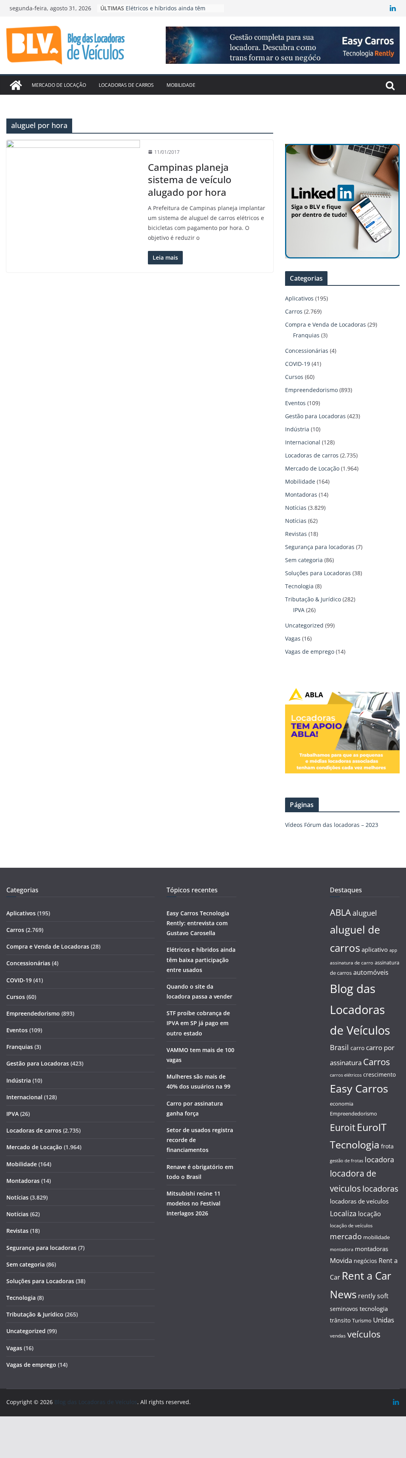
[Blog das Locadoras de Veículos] (15, 85)
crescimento (379, 1074)
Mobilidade (181, 85)
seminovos (344, 1309)
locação (369, 1213)
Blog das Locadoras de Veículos (360, 1010)
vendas (338, 1335)
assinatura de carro (351, 962)
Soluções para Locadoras (318, 573)
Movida (341, 1260)
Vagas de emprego (309, 651)
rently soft (373, 1296)
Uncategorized (304, 625)
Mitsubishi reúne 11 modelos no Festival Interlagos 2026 (193, 1203)
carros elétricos (346, 1075)
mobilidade (376, 1237)
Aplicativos (299, 298)
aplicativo (375, 949)
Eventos (295, 403)
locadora (379, 1159)
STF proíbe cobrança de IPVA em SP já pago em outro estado (198, 1023)
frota (387, 1146)
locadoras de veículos (359, 1201)
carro (357, 1048)
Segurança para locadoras (319, 547)
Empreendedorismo (311, 390)
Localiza (343, 1213)
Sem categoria (304, 560)
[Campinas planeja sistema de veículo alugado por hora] (73, 181)
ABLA (340, 912)
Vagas (293, 638)
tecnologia (374, 1309)
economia (341, 1103)
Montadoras (301, 494)
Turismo (362, 1320)
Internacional (302, 442)
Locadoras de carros (126, 85)
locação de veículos (351, 1225)
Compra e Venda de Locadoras (325, 324)
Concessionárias (306, 350)
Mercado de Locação (59, 85)
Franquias (306, 335)
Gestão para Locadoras (315, 416)
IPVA (298, 610)
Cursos (294, 377)
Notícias (295, 507)
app (393, 950)
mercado (346, 1236)
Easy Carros (359, 1088)
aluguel (364, 913)
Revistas (296, 534)
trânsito (340, 1320)
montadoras (371, 1249)
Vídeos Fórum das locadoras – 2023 (331, 824)
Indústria (297, 429)
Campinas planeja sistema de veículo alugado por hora (190, 179)
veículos (363, 1334)
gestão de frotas (346, 1160)
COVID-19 (297, 363)
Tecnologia (299, 586)
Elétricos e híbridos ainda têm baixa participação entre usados (168, 7)
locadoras (380, 1188)
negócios (365, 1261)
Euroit (342, 1127)
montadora (341, 1249)
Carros (294, 311)
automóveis (371, 972)
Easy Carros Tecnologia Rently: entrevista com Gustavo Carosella (198, 923)
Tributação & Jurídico (313, 599)
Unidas (383, 1319)
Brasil (339, 1047)
